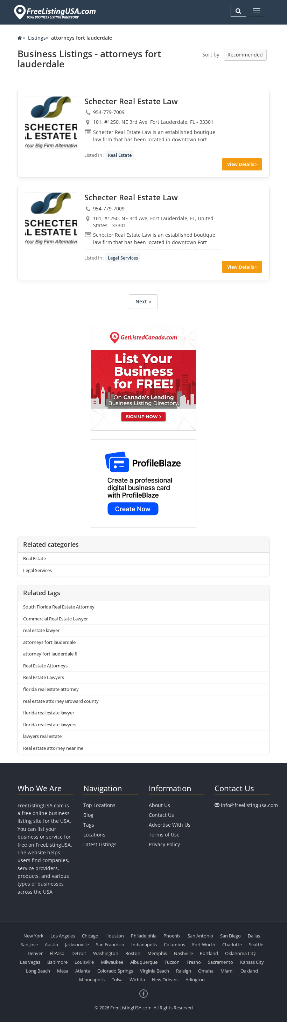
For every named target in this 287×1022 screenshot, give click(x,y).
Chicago (90, 936)
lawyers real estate (42, 736)
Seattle (256, 944)
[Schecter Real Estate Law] (51, 122)
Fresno (194, 962)
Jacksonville (77, 944)
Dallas (254, 936)
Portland (209, 953)
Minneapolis (92, 979)
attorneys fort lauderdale (49, 642)
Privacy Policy (164, 844)
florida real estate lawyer (48, 713)
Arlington (195, 979)
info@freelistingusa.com (249, 805)
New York (33, 936)
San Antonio (200, 936)
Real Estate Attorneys (45, 666)
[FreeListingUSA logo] (54, 12)
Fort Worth (203, 944)
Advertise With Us (169, 824)
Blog (88, 815)
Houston (114, 936)
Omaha (206, 971)
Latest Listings (100, 844)
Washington (105, 953)
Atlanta (82, 971)
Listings (37, 37)
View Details (241, 164)
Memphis (157, 953)
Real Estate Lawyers (43, 677)
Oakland (249, 971)
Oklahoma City (240, 953)
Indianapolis (144, 944)
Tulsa (117, 979)
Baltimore (57, 962)
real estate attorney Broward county (61, 701)
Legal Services (123, 258)
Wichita (137, 979)
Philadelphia (143, 936)
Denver (35, 953)
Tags (88, 824)
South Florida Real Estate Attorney (58, 607)
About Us (159, 805)
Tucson (172, 962)
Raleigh (183, 971)
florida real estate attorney (51, 689)
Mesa (62, 971)
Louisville (84, 962)
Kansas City (252, 962)
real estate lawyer (41, 630)
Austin (51, 944)
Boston (132, 953)
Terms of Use (164, 834)
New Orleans (165, 979)
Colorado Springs (115, 971)
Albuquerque (144, 962)
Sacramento (220, 962)
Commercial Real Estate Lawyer (55, 619)
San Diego (230, 936)
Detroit (78, 953)
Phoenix (172, 936)
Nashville (183, 953)
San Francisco (110, 944)
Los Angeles (62, 936)
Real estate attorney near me (53, 748)
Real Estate (120, 155)
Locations (94, 834)
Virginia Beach (154, 971)
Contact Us (161, 815)
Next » (143, 301)
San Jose (29, 944)
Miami (226, 971)
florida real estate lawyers (49, 724)
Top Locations (99, 805)
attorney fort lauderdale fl (50, 654)
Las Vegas (30, 962)
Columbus (174, 944)
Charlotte (232, 944)
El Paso (57, 953)
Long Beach (38, 971)
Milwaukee (112, 962)
